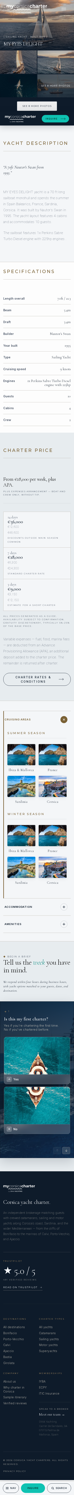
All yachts (46, 1327)
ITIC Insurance (49, 1393)
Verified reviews (15, 1403)
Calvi (6, 1345)
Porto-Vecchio (13, 1339)
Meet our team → (52, 1414)
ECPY (43, 1387)
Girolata (9, 1363)
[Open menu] (63, 9)
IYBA (42, 1381)
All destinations (14, 1327)
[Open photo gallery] (37, 25)
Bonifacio (10, 1333)
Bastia (7, 1357)
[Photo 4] (18, 86)
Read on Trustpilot (23, 1287)
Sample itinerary (15, 1397)
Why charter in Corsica (13, 1389)
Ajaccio (8, 1351)
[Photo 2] (18, 62)
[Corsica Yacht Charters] (27, 9)
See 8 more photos (37, 106)
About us (9, 1381)
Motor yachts (48, 1345)
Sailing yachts (49, 1339)
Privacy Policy (14, 1471)
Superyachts (48, 1351)
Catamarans (47, 1333)
